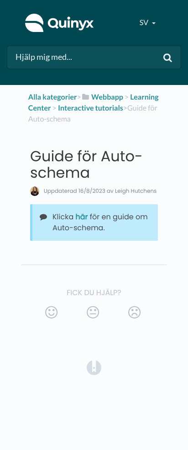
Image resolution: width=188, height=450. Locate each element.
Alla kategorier (52, 97)
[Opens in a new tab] (94, 367)
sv (145, 22)
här (82, 217)
